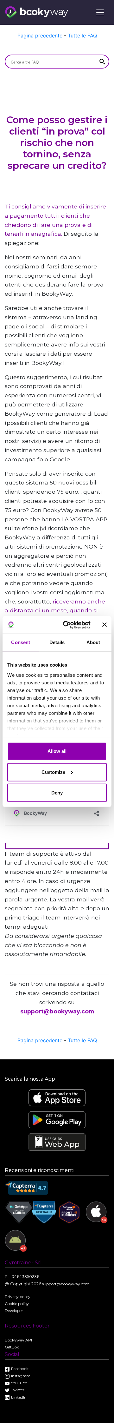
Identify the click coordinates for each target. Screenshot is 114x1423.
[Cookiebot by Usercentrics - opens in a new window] (67, 625)
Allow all (57, 751)
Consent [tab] (20, 642)
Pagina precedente (39, 35)
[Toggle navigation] (100, 12)
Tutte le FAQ (82, 35)
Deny (57, 792)
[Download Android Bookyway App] (57, 1119)
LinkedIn (19, 1397)
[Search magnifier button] (102, 61)
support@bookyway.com (57, 1011)
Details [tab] (57, 642)
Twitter (17, 1389)
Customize (53, 771)
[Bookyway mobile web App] (57, 1141)
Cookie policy (17, 1303)
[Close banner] (104, 625)
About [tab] (93, 642)
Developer (14, 1310)
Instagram (20, 1376)
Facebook (19, 1368)
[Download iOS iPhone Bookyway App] (57, 1097)
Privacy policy (17, 1296)
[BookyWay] (36, 12)
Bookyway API (18, 1340)
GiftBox (12, 1347)
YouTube (19, 1382)
